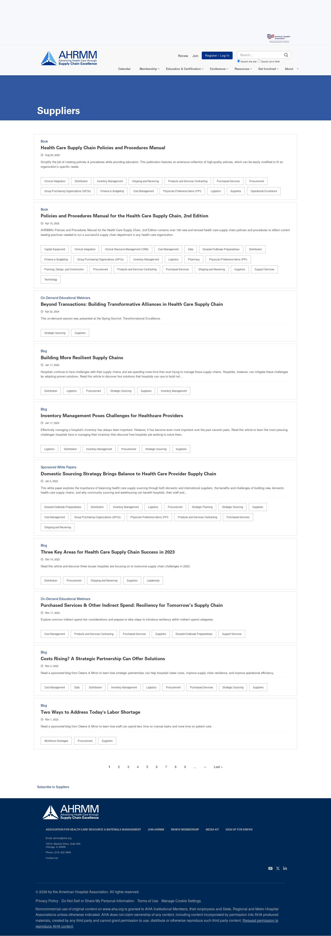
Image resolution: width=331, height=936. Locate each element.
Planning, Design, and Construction (64, 269)
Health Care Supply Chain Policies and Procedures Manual (103, 147)
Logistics (216, 191)
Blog (44, 351)
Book (44, 141)
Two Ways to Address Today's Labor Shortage (90, 712)
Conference (218, 69)
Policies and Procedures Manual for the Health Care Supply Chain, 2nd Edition (124, 215)
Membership (148, 69)
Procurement (256, 181)
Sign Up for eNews (239, 829)
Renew (183, 55)
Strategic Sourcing (54, 333)
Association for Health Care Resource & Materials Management (93, 829)
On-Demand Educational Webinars (65, 297)
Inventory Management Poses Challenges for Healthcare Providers (112, 415)
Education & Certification (183, 69)
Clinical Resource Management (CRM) (127, 249)
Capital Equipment (54, 249)
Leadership (153, 580)
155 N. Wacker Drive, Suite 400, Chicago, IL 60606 (63, 845)
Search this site (249, 61)
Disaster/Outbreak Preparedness (221, 249)
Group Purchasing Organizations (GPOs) (67, 191)
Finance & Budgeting (112, 191)
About (289, 69)
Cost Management (143, 191)
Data (190, 249)
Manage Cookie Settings (181, 900)
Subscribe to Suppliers (53, 786)
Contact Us (52, 857)
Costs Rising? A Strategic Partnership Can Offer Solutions (103, 658)
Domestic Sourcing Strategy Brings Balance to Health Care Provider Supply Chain (128, 473)
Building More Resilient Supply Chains (82, 357)
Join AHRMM (156, 829)
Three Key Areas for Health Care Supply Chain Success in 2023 (108, 552)
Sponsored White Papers (58, 467)
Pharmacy (194, 259)
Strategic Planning (202, 507)
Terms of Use (147, 900)
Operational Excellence (264, 191)
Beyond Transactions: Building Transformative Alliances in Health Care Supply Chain (132, 304)
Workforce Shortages (56, 741)
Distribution (81, 181)
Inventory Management (110, 181)
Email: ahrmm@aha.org (58, 837)
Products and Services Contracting (187, 181)
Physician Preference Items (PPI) (182, 191)
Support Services (264, 269)
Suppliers (235, 191)
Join (195, 55)
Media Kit (212, 829)
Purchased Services (228, 181)
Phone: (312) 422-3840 (58, 852)
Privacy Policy (47, 900)
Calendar (124, 69)
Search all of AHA (270, 61)
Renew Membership (185, 829)
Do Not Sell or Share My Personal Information (97, 900)
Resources (242, 69)
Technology (50, 279)
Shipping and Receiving (145, 181)
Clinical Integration (54, 181)
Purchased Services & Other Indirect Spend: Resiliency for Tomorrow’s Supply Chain (132, 605)
